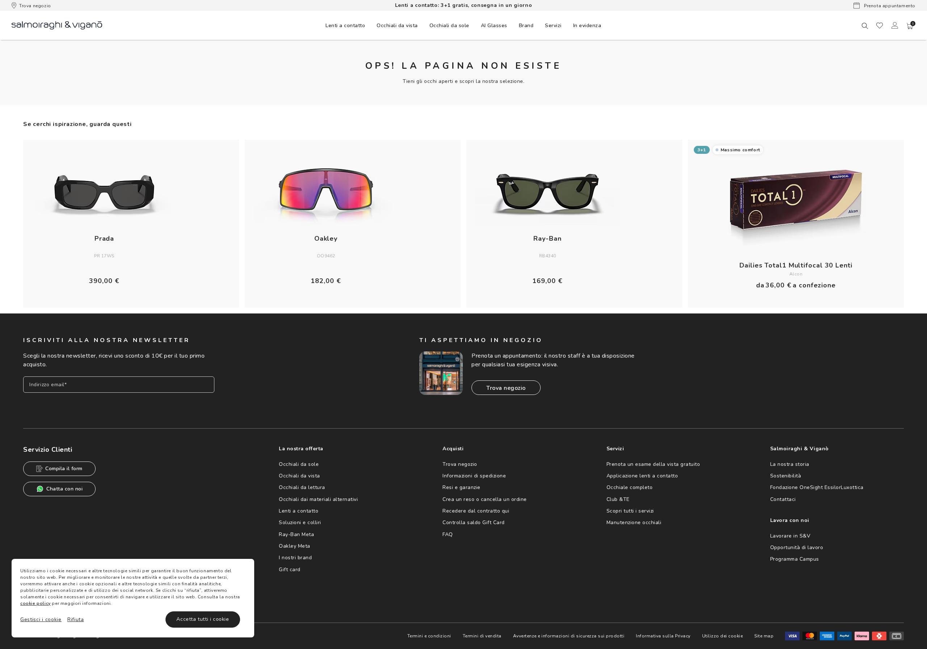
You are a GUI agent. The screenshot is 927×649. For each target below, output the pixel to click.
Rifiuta (75, 619)
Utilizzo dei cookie (722, 636)
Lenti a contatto (298, 510)
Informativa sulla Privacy (663, 636)
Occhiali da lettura (302, 487)
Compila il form (64, 468)
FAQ (447, 534)
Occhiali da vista (299, 475)
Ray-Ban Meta (296, 534)
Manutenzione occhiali (634, 522)
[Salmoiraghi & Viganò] (57, 24)
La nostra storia (789, 464)
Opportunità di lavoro (796, 547)
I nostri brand (295, 557)
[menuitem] (345, 25)
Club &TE (618, 499)
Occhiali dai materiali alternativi (318, 499)
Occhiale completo (630, 487)
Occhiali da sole (299, 464)
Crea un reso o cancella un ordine (484, 499)
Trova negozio (35, 6)
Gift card (290, 569)
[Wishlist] (879, 25)
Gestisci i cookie (41, 619)
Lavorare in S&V (790, 535)
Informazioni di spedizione (474, 475)
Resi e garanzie (461, 487)
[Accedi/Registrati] (895, 25)
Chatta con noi (64, 488)
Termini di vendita (482, 636)
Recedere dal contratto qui (475, 510)
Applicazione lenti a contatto (642, 475)
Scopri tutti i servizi (630, 510)
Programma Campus (794, 559)
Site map (763, 636)
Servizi (553, 25)
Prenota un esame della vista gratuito (653, 464)
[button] (910, 26)
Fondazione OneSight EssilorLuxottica (817, 487)
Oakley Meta (294, 546)
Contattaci (783, 499)
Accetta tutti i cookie (202, 619)
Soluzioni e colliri (300, 522)
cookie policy (35, 603)
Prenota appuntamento (889, 6)
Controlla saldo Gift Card (473, 522)
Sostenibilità (785, 475)
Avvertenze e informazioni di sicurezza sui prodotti (569, 636)
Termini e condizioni (429, 636)
